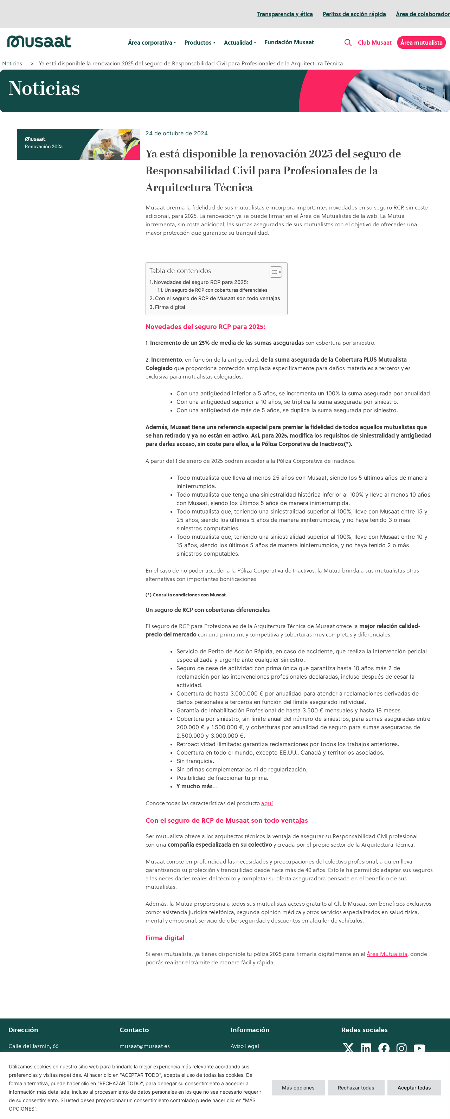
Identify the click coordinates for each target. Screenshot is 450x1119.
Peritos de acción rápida (354, 14)
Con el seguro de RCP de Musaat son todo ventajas (217, 298)
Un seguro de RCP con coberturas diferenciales (216, 290)
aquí (267, 803)
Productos (198, 42)
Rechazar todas (356, 1088)
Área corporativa (150, 42)
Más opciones (298, 1088)
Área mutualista (421, 42)
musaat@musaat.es (145, 1046)
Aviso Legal (245, 1046)
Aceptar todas (414, 1088)
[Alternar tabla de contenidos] (272, 272)
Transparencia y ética (285, 14)
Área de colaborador (423, 14)
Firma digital (170, 307)
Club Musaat (375, 42)
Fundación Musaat (289, 42)
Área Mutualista (387, 954)
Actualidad (238, 42)
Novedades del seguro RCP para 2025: (201, 282)
